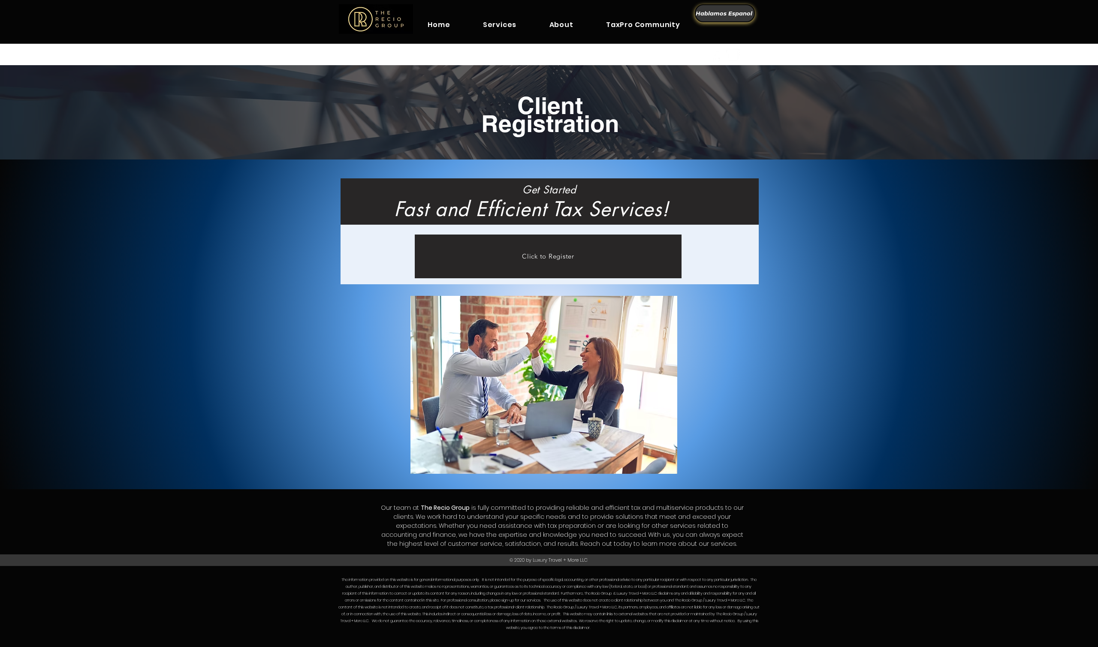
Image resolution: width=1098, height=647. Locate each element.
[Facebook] (716, 56)
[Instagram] (733, 56)
